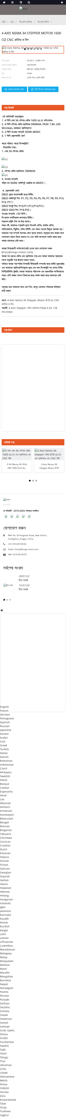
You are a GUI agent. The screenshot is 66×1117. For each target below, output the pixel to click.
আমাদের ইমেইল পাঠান (16, 89)
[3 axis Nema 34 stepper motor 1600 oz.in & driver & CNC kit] (16, 454)
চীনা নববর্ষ (23, 580)
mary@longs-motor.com (17, 252)
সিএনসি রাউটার (25, 21)
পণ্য (11, 21)
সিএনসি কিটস (43, 21)
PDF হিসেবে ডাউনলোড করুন (44, 89)
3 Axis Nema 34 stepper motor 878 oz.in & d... (49, 466)
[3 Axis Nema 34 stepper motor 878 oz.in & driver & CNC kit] (49, 454)
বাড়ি (3, 21)
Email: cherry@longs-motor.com (23, 549)
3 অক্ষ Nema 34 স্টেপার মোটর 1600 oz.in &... (17, 466)
